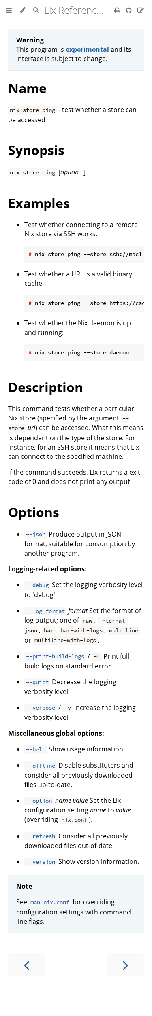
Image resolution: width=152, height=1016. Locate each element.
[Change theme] (22, 10)
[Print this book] (118, 10)
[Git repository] (129, 10)
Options (33, 512)
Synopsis (36, 150)
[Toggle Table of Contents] (9, 10)
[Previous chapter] (26, 964)
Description (45, 387)
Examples (39, 203)
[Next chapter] (125, 964)
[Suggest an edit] (140, 10)
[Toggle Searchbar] (35, 10)
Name (27, 88)
